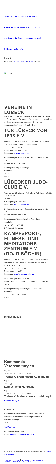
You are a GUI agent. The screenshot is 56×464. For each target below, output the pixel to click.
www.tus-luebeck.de (21, 153)
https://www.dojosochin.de (24, 274)
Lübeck (7, 58)
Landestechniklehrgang (19, 386)
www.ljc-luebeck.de (21, 204)
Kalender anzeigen (11, 400)
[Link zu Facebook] (46, 457)
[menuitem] (7, 460)
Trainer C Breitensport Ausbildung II (27, 396)
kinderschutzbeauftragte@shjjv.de (23, 434)
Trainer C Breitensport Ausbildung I (27, 376)
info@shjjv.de (9, 427)
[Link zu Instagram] (50, 457)
